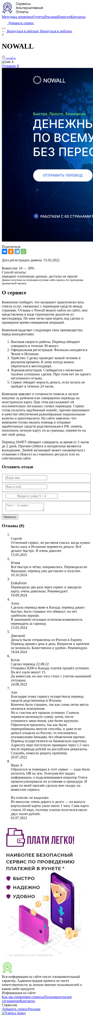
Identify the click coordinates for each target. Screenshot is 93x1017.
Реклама (50, 17)
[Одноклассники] (11, 251)
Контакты (78, 17)
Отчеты (38, 17)
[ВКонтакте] (4, 251)
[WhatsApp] (23, 251)
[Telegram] (17, 251)
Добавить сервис (15, 1009)
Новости (63, 17)
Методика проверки (17, 17)
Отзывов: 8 (10, 66)
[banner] (23, 972)
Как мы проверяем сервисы (23, 997)
